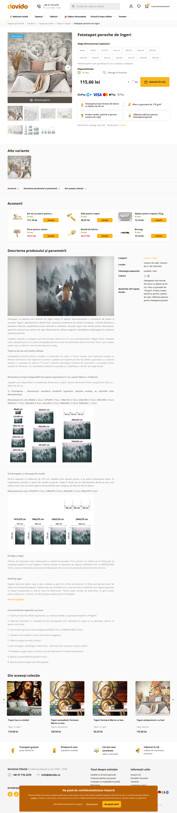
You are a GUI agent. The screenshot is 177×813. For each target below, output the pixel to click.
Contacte (135, 781)
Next (68, 67)
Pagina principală (16, 23)
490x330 (143, 57)
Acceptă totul (112, 804)
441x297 (131, 57)
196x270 (128, 50)
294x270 (95, 57)
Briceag (139, 229)
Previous (4, 699)
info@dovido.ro (50, 774)
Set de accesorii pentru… (40, 213)
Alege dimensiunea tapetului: (94, 43)
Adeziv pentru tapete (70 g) (149, 213)
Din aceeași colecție (74, 188)
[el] (167, 792)
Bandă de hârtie (89, 229)
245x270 (152, 50)
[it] (164, 792)
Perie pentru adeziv (37, 229)
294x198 (83, 57)
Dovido (122, 125)
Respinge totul (92, 804)
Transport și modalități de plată (105, 781)
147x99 (93, 50)
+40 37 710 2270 (21, 774)
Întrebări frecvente (139, 778)
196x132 (116, 50)
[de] (160, 792)
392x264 (119, 57)
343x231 (107, 57)
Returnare (95, 785)
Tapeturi (31, 23)
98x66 (82, 50)
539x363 (155, 57)
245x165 (140, 50)
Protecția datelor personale (103, 778)
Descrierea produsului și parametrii (40, 188)
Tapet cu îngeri (64, 23)
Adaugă (51, 220)
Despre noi (136, 774)
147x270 (104, 50)
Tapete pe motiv (45, 23)
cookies (34, 798)
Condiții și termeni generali (103, 774)
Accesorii (12, 188)
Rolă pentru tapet (90, 213)
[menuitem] (20, 16)
